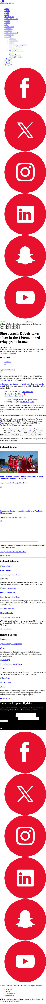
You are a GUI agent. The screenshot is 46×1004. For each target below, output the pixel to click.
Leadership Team (15, 49)
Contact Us (8, 65)
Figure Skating (5, 682)
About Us (7, 37)
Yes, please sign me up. (11, 729)
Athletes (7, 11)
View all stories (5, 556)
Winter (2, 648)
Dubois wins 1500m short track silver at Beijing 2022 (26, 415)
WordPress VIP (14, 1001)
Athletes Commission (16, 51)
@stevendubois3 (27, 392)
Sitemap (7, 991)
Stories (6, 9)
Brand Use (8, 61)
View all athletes (6, 629)
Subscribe (7, 63)
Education (8, 31)
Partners (7, 23)
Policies (11, 43)
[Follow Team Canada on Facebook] (25, 108)
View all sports (5, 698)
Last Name (7, 716)
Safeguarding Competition (18, 45)
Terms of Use (9, 995)
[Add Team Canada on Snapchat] (25, 276)
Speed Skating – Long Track (11, 644)
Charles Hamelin (6, 613)
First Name (7, 714)
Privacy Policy (9, 993)
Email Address (9, 718)
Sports (6, 13)
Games (6, 15)
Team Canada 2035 (11, 33)
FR (3, 1)
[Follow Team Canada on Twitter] (25, 150)
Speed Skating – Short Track (11, 664)
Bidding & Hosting (15, 57)
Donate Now (9, 17)
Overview (12, 39)
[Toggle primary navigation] (1, 1)
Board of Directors (15, 47)
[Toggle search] (1, 5)
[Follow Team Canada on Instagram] (25, 192)
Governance (13, 41)
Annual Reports (14, 55)
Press (6, 25)
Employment (9, 35)
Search (2, 322)
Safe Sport (8, 59)
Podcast (7, 21)
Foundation (8, 29)
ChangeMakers (13, 999)
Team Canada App (11, 19)
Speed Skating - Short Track (10, 575)
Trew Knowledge (38, 999)
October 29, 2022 (27, 402)
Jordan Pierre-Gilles (18, 429)
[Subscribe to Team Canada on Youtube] (25, 318)
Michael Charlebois (9, 353)
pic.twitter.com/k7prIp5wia (13, 396)
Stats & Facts (9, 27)
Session (11, 53)
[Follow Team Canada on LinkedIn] (25, 234)
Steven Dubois (5, 380)
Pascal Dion (28, 431)
